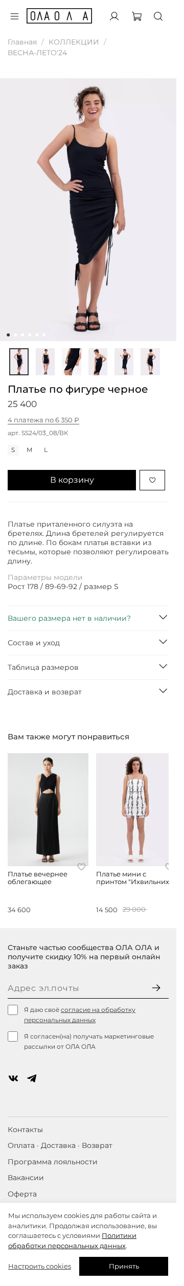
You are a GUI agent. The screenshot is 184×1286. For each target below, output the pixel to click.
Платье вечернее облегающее (37, 878)
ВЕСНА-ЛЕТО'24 (37, 52)
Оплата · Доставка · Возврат (60, 1145)
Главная (22, 42)
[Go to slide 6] (43, 334)
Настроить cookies (39, 1266)
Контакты (25, 1129)
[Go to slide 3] (22, 334)
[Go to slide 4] (29, 334)
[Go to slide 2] (15, 334)
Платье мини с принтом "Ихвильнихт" (135, 878)
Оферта (22, 1194)
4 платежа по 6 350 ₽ (43, 420)
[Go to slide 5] (36, 334)
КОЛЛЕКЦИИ (74, 42)
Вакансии (26, 1177)
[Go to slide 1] (8, 334)
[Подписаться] (156, 989)
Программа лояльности (53, 1161)
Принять (124, 1266)
